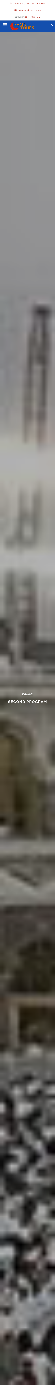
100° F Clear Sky (32, 17)
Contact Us (40, 3)
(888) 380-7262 (21, 3)
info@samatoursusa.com (29, 10)
